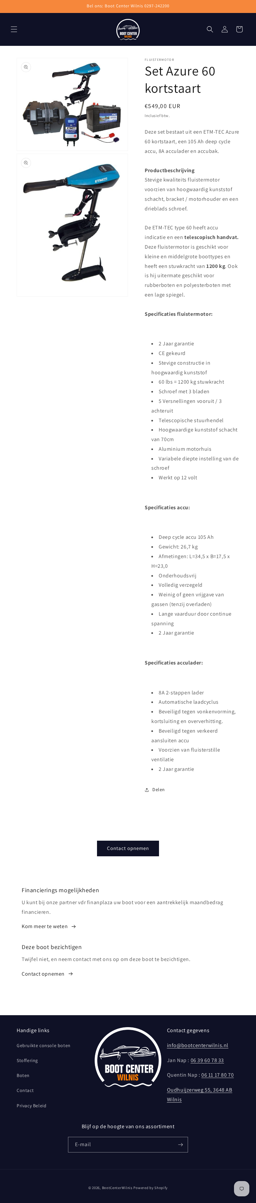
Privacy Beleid (31, 1106)
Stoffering (27, 1060)
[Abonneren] (180, 1144)
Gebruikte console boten (44, 1045)
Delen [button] (158, 789)
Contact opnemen (128, 848)
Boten (23, 1075)
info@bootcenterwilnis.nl (197, 1045)
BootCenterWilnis (117, 1187)
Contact (25, 1090)
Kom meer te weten (45, 926)
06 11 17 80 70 (217, 1074)
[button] (14, 29)
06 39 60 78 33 (207, 1060)
